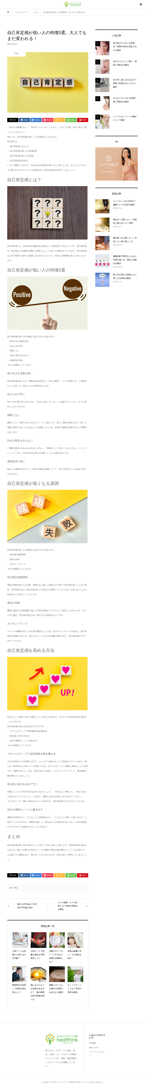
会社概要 (92, 1043)
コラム (15, 888)
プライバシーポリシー (96, 1053)
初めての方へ (94, 1048)
